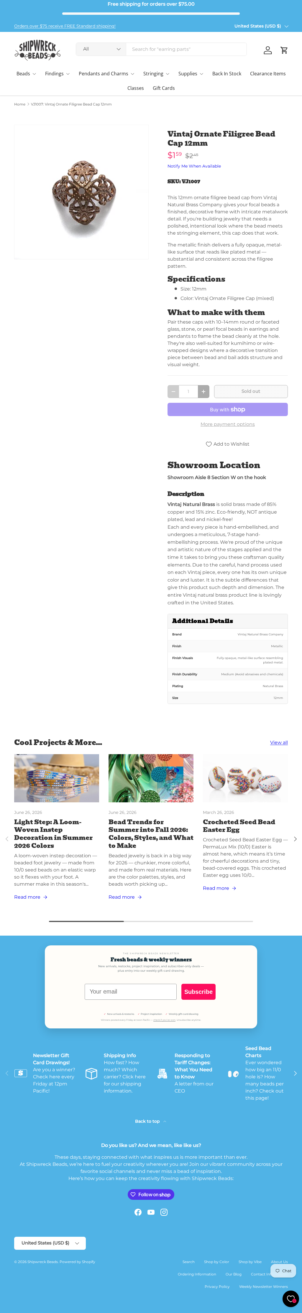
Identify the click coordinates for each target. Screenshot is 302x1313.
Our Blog (234, 1274)
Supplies (187, 73)
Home (19, 104)
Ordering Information (197, 1274)
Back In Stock (226, 73)
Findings (54, 73)
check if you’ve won (164, 1020)
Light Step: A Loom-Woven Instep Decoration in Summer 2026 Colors (53, 834)
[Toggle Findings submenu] (67, 73)
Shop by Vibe (250, 1262)
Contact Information (269, 1274)
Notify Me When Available (194, 166)
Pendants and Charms (103, 73)
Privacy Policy (217, 1286)
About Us (279, 1262)
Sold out (251, 391)
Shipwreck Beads (42, 1262)
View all (279, 742)
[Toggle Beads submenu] (34, 73)
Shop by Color (216, 1262)
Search (189, 1262)
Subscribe (198, 992)
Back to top (148, 1121)
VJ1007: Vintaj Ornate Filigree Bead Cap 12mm (71, 104)
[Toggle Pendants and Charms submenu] (132, 73)
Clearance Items (268, 73)
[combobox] (161, 49)
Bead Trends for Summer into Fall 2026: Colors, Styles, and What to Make (151, 834)
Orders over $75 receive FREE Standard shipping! (65, 26)
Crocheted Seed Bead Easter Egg (239, 826)
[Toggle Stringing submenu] (167, 73)
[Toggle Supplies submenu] (201, 73)
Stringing (153, 73)
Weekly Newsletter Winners (263, 1286)
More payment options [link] (228, 424)
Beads (23, 73)
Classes (135, 88)
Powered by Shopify (77, 1262)
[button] (284, 50)
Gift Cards (164, 88)
